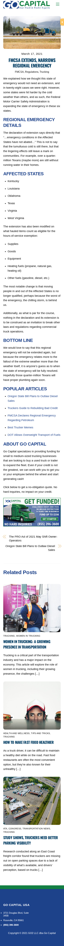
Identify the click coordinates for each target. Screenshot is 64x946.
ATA (5, 828)
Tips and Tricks (40, 733)
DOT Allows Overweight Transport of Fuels (34, 434)
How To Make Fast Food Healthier (28, 742)
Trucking (44, 71)
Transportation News (36, 828)
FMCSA (19, 71)
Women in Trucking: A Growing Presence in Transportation (26, 644)
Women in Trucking (28, 636)
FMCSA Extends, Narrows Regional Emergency (32, 63)
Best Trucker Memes (20, 427)
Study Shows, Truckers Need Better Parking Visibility (30, 840)
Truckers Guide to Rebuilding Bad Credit (33, 408)
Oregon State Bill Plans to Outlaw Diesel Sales (30, 548)
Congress (15, 828)
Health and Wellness (16, 733)
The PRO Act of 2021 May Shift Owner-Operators (33, 538)
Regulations (31, 71)
